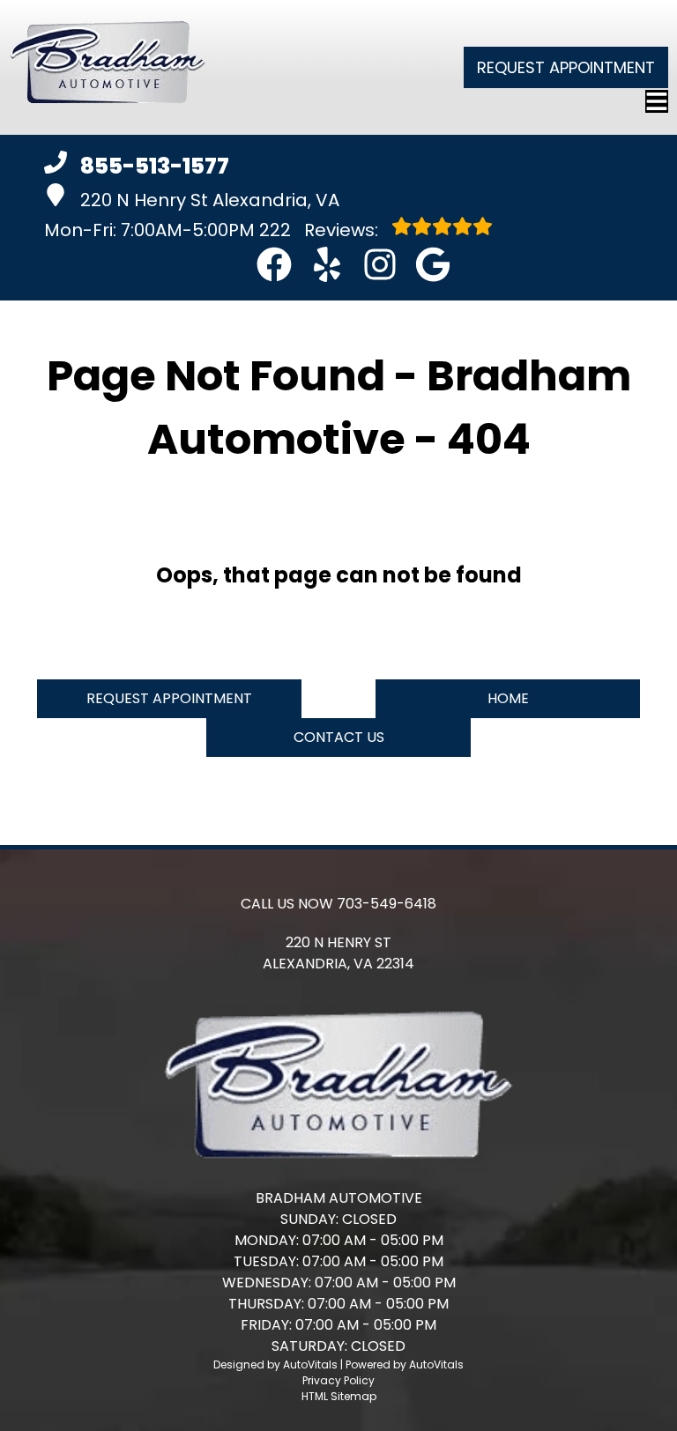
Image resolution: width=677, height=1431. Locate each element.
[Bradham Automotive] (108, 67)
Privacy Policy (338, 1380)
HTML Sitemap (338, 1396)
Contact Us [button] (339, 737)
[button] (274, 264)
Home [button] (508, 698)
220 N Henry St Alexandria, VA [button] (209, 200)
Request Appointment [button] (566, 67)
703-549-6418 (386, 903)
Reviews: (321, 230)
